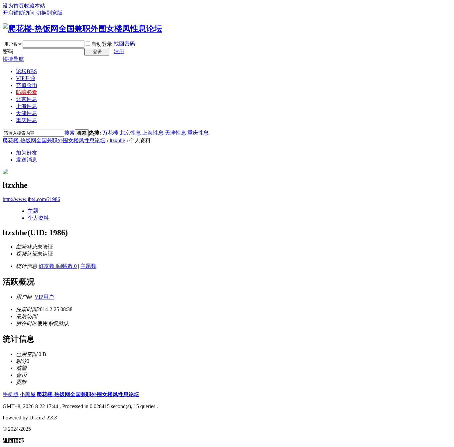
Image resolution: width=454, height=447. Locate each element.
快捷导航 (13, 59)
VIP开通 (25, 78)
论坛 (26, 71)
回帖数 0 (67, 266)
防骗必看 (26, 92)
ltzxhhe (117, 140)
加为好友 (26, 153)
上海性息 (26, 106)
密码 (8, 51)
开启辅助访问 (19, 13)
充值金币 (26, 85)
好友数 (47, 266)
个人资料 (38, 218)
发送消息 (26, 160)
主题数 (88, 266)
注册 (119, 51)
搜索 (69, 133)
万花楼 (110, 133)
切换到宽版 (49, 13)
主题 (33, 211)
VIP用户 (44, 297)
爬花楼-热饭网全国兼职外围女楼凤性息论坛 (54, 140)
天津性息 (26, 113)
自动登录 (101, 44)
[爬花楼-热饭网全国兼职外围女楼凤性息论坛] (82, 28)
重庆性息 (26, 120)
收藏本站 (34, 6)
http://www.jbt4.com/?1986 (31, 199)
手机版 (11, 394)
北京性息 (26, 99)
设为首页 (13, 6)
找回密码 (124, 44)
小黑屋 (28, 394)
